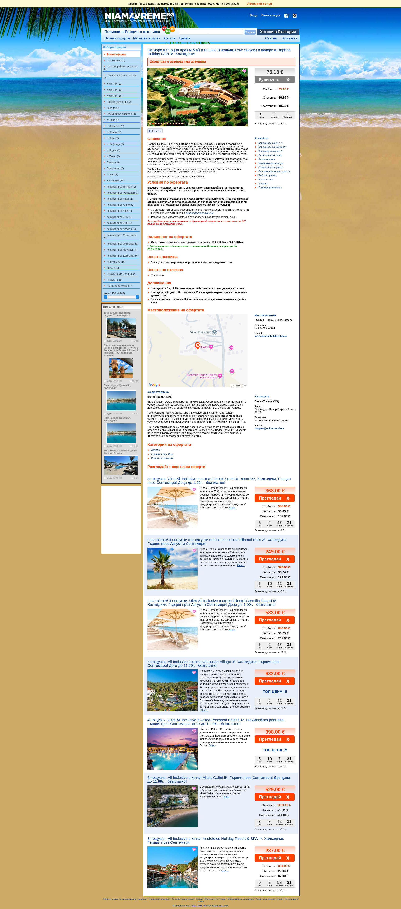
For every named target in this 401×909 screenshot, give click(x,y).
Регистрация (270, 15)
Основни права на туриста (274, 171)
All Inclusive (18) (114, 261)
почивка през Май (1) (117, 210)
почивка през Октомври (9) (120, 243)
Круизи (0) (111, 267)
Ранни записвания (162, 458)
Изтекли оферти (146, 38)
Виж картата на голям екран (197, 355)
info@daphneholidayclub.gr (271, 336)
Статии (271, 38)
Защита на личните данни (269, 899)
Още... (232, 507)
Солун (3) (110, 174)
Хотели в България (278, 32)
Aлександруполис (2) (117, 101)
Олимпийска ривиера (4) (119, 113)
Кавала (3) (111, 107)
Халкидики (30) (113, 180)
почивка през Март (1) (118, 198)
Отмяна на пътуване (270, 167)
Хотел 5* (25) (112, 95)
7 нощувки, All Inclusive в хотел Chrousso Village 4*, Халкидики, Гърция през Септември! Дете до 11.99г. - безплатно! (213, 664)
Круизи (185, 38)
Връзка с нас (266, 179)
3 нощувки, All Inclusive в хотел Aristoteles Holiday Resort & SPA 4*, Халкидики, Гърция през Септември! (215, 840)
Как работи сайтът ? (270, 143)
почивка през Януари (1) (119, 186)
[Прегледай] (275, 501)
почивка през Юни (162, 454)
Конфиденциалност (270, 187)
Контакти (290, 38)
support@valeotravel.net (199, 213)
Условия (263, 183)
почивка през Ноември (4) (120, 249)
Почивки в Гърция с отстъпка (132, 32)
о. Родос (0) (111, 150)
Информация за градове (241, 899)
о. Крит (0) (111, 138)
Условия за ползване (183, 899)
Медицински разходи (270, 163)
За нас (199, 899)
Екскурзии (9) (112, 279)
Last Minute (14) (114, 60)
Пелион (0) (111, 162)
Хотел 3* (156, 450)
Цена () (114, 293)
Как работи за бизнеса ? (272, 147)
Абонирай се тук (259, 3)
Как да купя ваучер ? (270, 151)
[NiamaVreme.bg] (139, 22)
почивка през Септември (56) (119, 236)
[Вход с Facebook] (286, 16)
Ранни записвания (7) (118, 286)
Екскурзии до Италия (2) (119, 273)
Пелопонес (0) (113, 168)
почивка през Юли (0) (117, 222)
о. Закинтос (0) (113, 126)
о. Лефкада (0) (113, 144)
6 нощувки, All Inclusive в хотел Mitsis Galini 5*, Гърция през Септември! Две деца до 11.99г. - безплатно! (218, 779)
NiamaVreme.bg (180, 905)
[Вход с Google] (295, 16)
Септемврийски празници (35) (120, 68)
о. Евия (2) (111, 120)
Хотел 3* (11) (112, 83)
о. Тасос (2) (111, 156)
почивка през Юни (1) (117, 216)
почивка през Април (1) (118, 204)
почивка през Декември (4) (120, 255)
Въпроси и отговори (270, 155)
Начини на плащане (159, 899)
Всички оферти (117, 38)
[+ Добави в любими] (244, 71)
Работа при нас (267, 175)
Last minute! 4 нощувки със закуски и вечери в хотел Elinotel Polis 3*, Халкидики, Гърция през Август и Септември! (217, 542)
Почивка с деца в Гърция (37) (119, 76)
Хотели (170, 38)
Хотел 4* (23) (112, 89)
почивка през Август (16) (119, 229)
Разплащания (266, 159)
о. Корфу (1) (112, 132)
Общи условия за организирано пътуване (125, 899)
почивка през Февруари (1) (120, 192)
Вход (253, 15)
